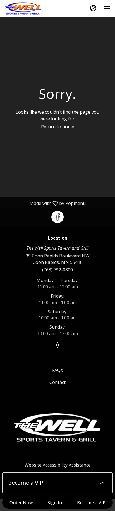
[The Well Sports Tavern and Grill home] (29, 8)
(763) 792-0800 (57, 270)
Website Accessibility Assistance (58, 465)
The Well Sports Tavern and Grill (57, 427)
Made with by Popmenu (45, 203)
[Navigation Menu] (107, 8)
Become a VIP (91, 503)
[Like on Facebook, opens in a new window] (57, 217)
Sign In (54, 503)
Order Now (21, 503)
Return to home (57, 127)
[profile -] (93, 8)
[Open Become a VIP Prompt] (102, 482)
